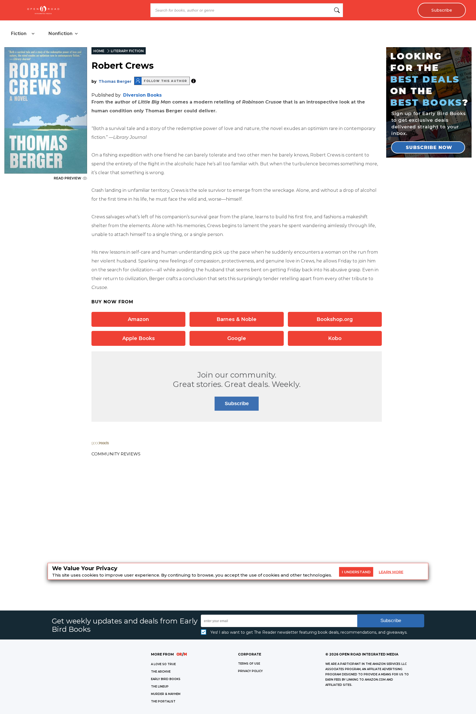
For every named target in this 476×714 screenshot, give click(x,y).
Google (236, 338)
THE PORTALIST (163, 701)
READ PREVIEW (67, 178)
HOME (98, 51)
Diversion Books (142, 95)
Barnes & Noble (236, 319)
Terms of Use (249, 663)
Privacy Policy (250, 671)
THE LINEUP (160, 686)
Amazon (138, 319)
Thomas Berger (115, 81)
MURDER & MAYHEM (165, 694)
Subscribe (441, 10)
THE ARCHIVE (161, 671)
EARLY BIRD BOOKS (165, 679)
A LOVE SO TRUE (163, 664)
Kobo (335, 338)
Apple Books (138, 338)
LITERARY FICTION (127, 51)
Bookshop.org (335, 319)
